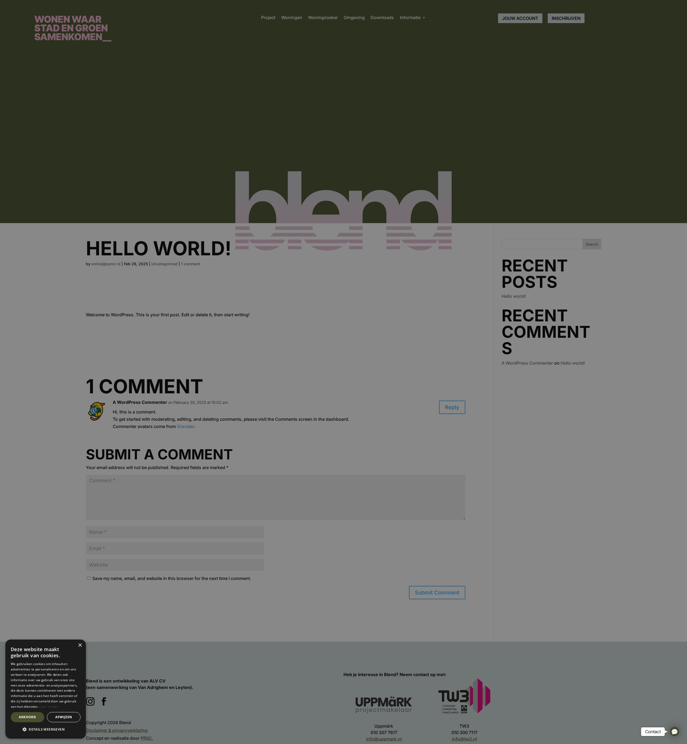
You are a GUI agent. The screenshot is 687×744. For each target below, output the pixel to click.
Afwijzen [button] (63, 717)
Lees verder (48, 706)
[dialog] (45, 689)
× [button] (80, 645)
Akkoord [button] (27, 717)
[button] (46, 729)
